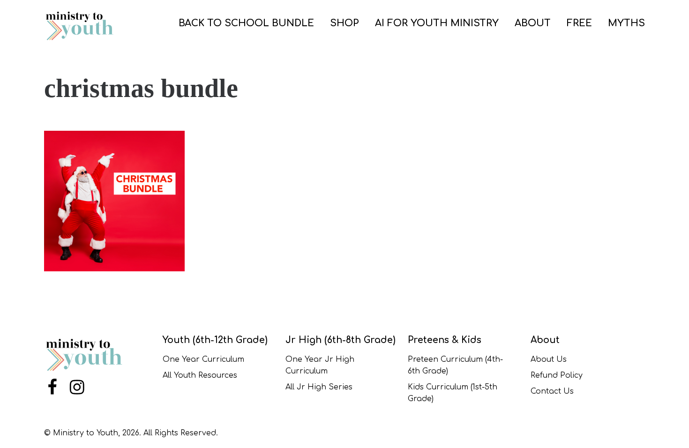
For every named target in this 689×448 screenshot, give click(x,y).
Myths (626, 23)
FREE (579, 23)
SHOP (344, 23)
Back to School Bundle (246, 23)
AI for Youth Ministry (437, 23)
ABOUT (533, 23)
